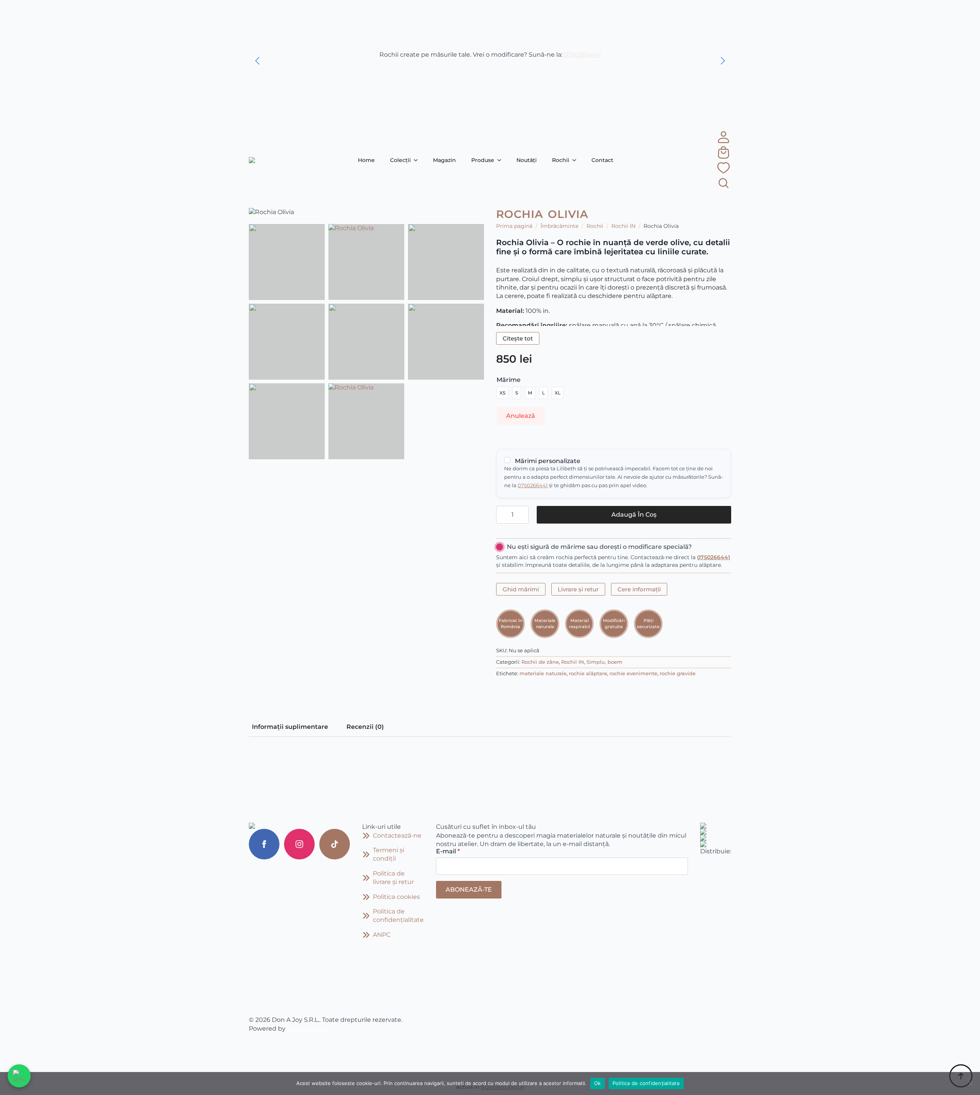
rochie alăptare (588, 673)
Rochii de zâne (540, 662)
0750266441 (582, 54)
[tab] (290, 727)
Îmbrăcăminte (559, 226)
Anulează (520, 415)
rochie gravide (678, 673)
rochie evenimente (633, 673)
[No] (970, 1083)
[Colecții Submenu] (418, 160)
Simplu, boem (604, 662)
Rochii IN (623, 226)
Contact (602, 160)
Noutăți (526, 160)
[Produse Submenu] (501, 160)
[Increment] (522, 514)
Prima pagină (514, 226)
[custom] (334, 844)
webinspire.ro (307, 1028)
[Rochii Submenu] (576, 160)
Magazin (444, 160)
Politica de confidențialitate (646, 1083)
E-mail (448, 851)
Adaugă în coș (634, 514)
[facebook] (264, 844)
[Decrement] (502, 514)
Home (366, 160)
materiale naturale (543, 673)
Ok (597, 1083)
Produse (482, 160)
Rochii (560, 160)
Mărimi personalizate (546, 460)
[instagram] (299, 844)
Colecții (400, 160)
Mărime (509, 380)
